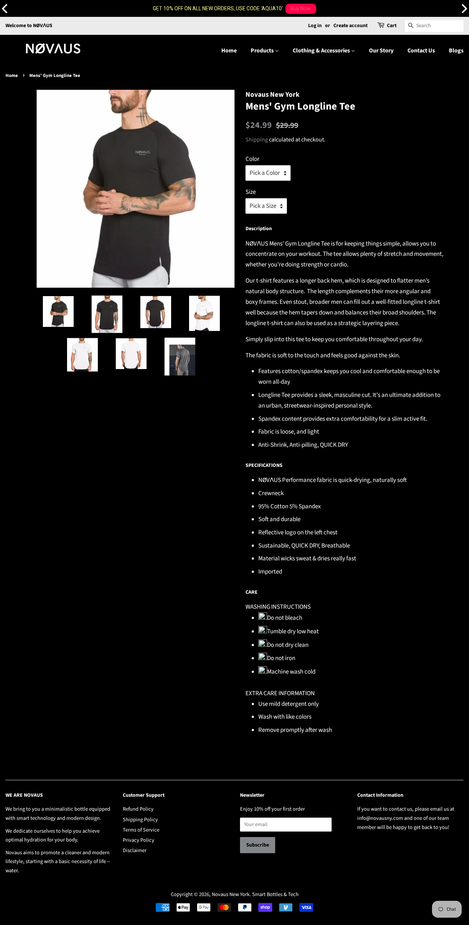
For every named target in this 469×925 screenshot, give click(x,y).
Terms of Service (141, 830)
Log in (315, 25)
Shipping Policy (140, 819)
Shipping (256, 140)
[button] (464, 8)
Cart (391, 25)
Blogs (456, 51)
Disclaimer (135, 850)
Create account (350, 25)
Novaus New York (231, 894)
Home (229, 51)
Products (263, 51)
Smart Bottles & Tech (275, 894)
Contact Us (421, 51)
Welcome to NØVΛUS (28, 25)
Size (250, 192)
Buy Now (301, 8)
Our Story (381, 51)
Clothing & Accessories (322, 51)
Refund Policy (138, 809)
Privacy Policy (138, 840)
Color (252, 159)
